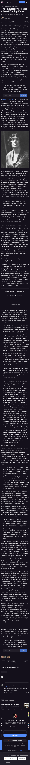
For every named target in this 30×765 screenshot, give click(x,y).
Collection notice (24, 755)
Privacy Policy (15, 746)
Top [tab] (3, 700)
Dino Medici (7, 685)
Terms (18, 755)
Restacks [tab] (10, 672)
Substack (8, 762)
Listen (27, 17)
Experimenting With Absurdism (9, 6)
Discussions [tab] (11, 700)
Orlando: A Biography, (8, 99)
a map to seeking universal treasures (10, 706)
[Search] (27, 700)
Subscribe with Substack (16, 740)
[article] (15, 707)
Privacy (14, 755)
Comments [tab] (4, 672)
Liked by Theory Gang (10, 686)
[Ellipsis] (28, 685)
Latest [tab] (6, 700)
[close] (26, 714)
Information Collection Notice (17, 745)
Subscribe (22, 2)
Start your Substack (11, 758)
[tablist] (7, 672)
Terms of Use (21, 743)
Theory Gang (7, 16)
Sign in (27, 2)
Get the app (22, 758)
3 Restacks (17, 657)
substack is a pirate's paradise (10, 704)
